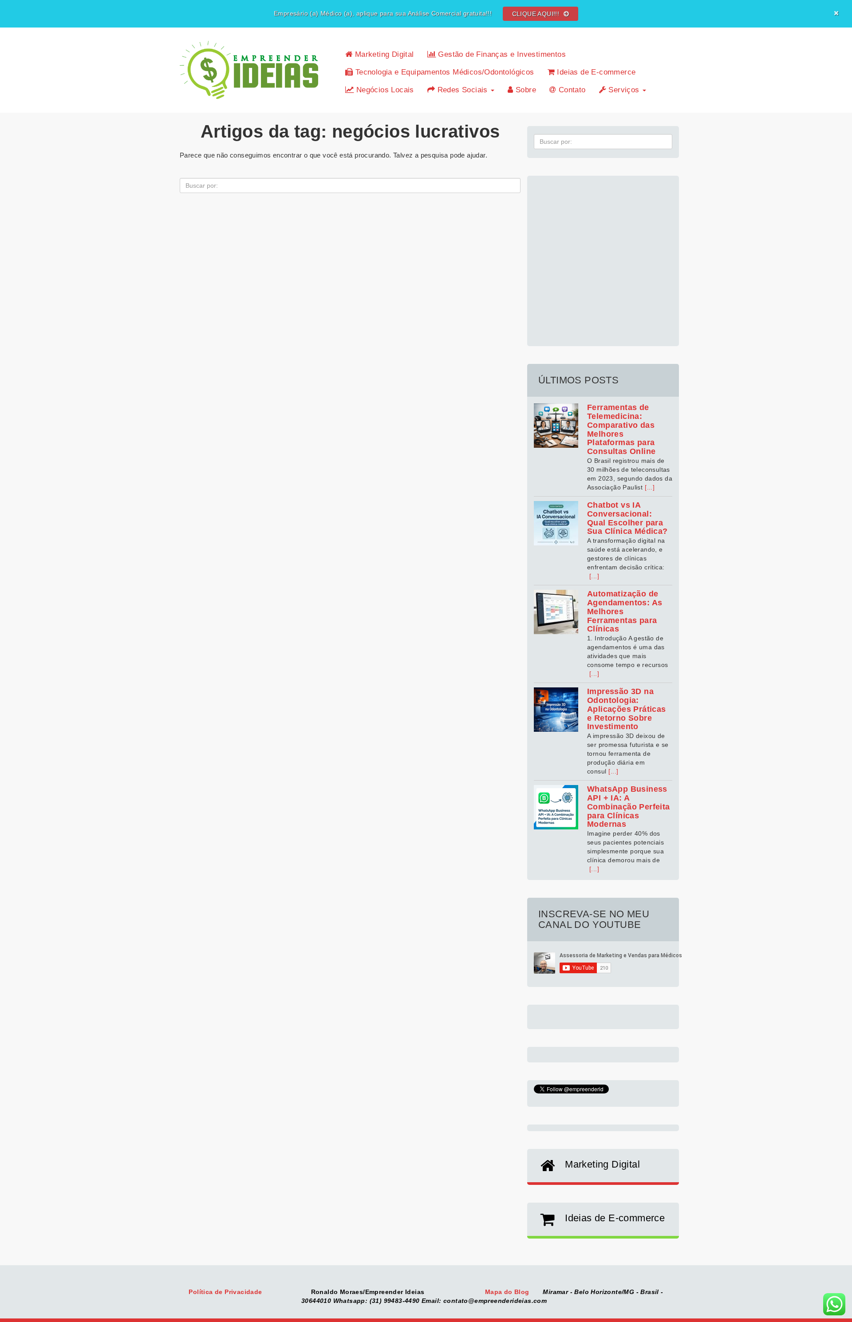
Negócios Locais (384, 90)
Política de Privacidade (226, 1291)
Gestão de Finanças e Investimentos (501, 54)
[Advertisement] (603, 256)
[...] (650, 487)
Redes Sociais (462, 90)
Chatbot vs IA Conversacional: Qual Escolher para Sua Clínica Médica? (627, 518)
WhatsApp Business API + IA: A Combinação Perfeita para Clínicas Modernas (628, 807)
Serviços (624, 90)
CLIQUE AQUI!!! (536, 13)
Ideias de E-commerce (595, 72)
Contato (570, 90)
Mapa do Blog (508, 1291)
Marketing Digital (383, 54)
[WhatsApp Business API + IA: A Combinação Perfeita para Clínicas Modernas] (556, 807)
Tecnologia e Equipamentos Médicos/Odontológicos (443, 72)
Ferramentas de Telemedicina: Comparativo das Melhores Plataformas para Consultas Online (621, 429)
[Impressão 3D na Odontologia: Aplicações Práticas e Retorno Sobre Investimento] (556, 709)
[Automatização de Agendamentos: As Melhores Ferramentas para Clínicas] (556, 612)
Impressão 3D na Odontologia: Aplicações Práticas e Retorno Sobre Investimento (626, 709)
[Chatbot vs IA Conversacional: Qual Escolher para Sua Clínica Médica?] (556, 523)
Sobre (524, 90)
